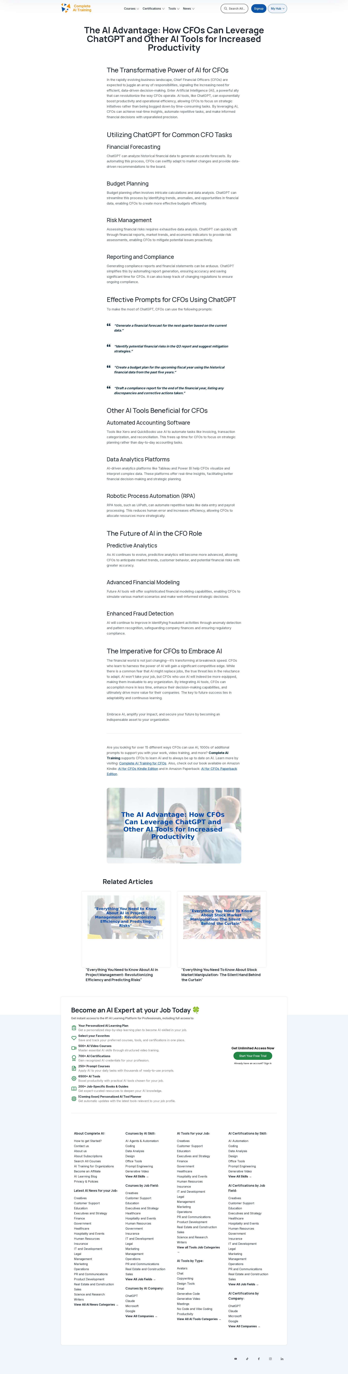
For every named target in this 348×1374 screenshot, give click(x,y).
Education (81, 1208)
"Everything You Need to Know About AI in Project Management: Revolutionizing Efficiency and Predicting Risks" (122, 974)
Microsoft (131, 1306)
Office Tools (133, 1161)
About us (80, 1151)
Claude (130, 1301)
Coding (130, 1146)
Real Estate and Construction (94, 1284)
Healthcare (81, 1228)
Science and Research (89, 1294)
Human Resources (87, 1238)
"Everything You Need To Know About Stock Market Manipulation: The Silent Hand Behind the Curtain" (221, 974)
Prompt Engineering (139, 1166)
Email (180, 1288)
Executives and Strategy (90, 1213)
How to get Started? (88, 1141)
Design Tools (186, 1283)
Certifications (152, 8)
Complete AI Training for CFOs (142, 763)
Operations (81, 1269)
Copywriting (185, 1278)
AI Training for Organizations (94, 1166)
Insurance (81, 1244)
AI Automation (238, 1141)
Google (130, 1311)
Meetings (183, 1304)
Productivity (185, 1314)
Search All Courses (87, 1161)
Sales (77, 1289)
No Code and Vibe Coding (194, 1309)
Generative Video (137, 1171)
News (187, 8)
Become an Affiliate (87, 1171)
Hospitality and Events (89, 1233)
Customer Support (87, 1203)
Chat (180, 1273)
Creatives (80, 1198)
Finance (79, 1218)
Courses (129, 8)
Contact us (81, 1146)
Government (82, 1223)
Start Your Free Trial (252, 1056)
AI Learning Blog (85, 1176)
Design (130, 1156)
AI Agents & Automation (142, 1141)
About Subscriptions (88, 1156)
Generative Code (188, 1293)
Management (83, 1259)
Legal (77, 1254)
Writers (79, 1299)
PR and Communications (91, 1274)
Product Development (89, 1279)
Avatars (182, 1268)
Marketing (81, 1264)
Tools (172, 8)
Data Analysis (134, 1151)
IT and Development (88, 1249)
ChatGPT (131, 1296)
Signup (259, 8)
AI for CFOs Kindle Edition (138, 769)
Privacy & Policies (86, 1181)
